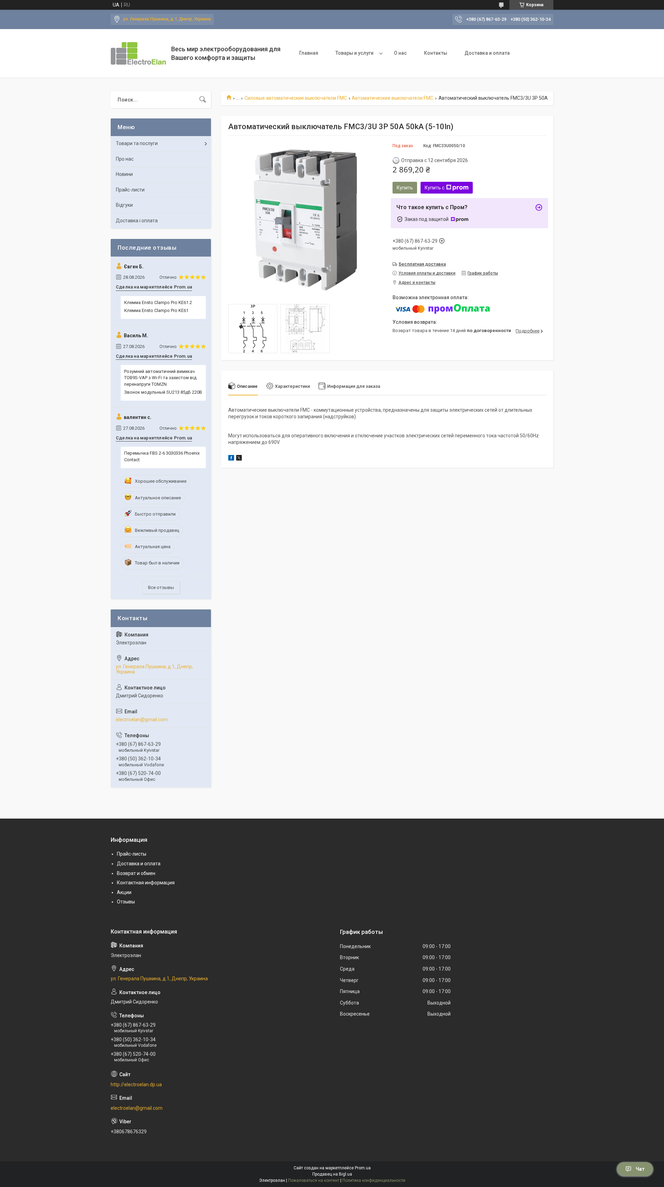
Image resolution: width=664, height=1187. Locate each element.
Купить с (434, 187)
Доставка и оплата (487, 53)
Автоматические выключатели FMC (392, 98)
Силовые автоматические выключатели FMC (296, 98)
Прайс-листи (130, 190)
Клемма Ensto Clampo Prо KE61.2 (158, 302)
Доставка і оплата (137, 220)
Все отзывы (161, 587)
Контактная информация (146, 882)
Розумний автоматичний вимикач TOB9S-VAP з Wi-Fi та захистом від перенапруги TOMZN (160, 377)
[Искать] (202, 99)
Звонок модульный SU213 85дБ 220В (163, 392)
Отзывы (126, 901)
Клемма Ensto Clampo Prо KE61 (156, 310)
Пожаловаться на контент (313, 1180)
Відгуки (124, 205)
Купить (405, 187)
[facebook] (231, 459)
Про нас (124, 159)
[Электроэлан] (138, 53)
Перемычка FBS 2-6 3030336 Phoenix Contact (162, 456)
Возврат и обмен (136, 873)
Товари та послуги (137, 143)
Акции (124, 892)
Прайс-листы (131, 854)
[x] (239, 459)
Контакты (435, 53)
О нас (400, 53)
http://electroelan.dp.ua (136, 1084)
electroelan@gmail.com (142, 719)
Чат (640, 1169)
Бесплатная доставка (422, 264)
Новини (124, 174)
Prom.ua (363, 1168)
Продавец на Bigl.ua (332, 1174)
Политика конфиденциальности (373, 1180)
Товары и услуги (354, 53)
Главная (308, 53)
